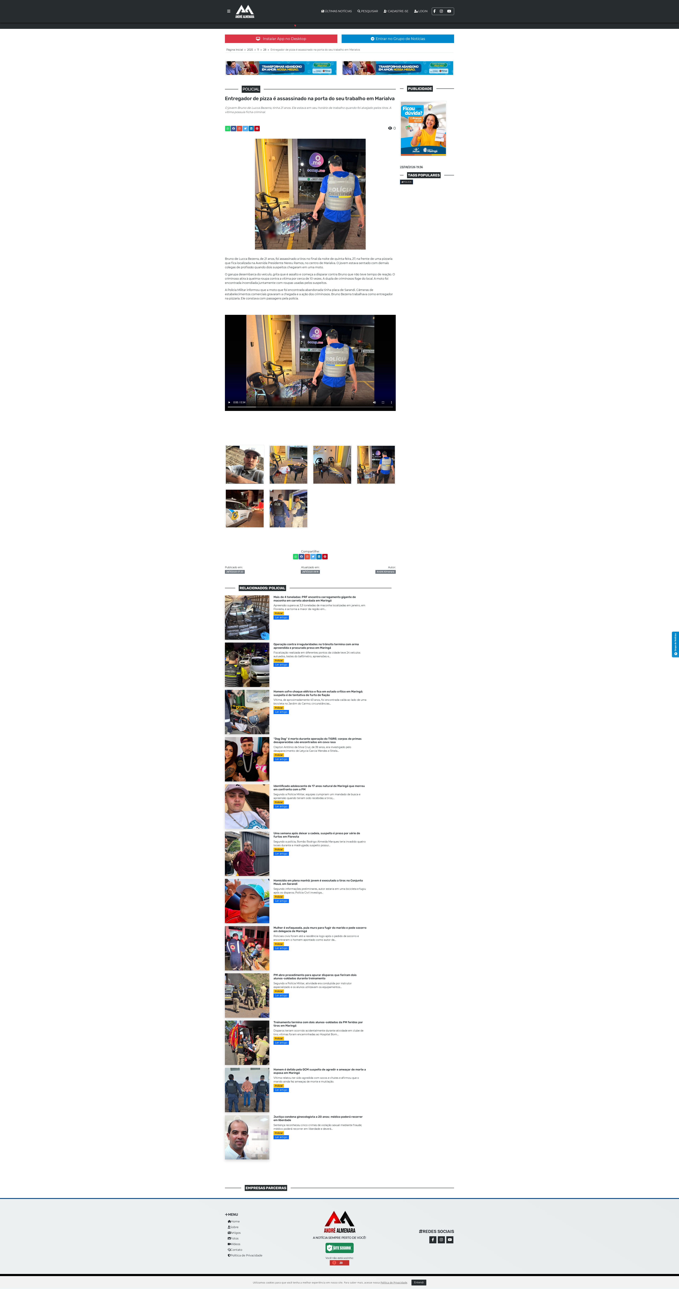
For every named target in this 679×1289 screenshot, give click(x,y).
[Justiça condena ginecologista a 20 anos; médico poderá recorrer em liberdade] (247, 1137)
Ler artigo (281, 617)
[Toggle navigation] (229, 11)
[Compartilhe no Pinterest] (257, 128)
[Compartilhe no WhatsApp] (227, 128)
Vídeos (235, 1244)
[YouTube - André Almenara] (449, 1239)
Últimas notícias (338, 11)
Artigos (236, 1232)
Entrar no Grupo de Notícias (400, 39)
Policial (279, 613)
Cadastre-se (398, 11)
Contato (236, 1249)
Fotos (235, 1238)
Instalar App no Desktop (284, 39)
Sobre (234, 1227)
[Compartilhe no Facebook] (233, 128)
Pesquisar (369, 11)
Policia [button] (407, 182)
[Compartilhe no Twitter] (245, 128)
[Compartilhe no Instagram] (239, 128)
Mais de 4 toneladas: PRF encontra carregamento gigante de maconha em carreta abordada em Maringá (341, 25)
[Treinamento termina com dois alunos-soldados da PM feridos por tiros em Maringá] (247, 1042)
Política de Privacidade (246, 1255)
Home (235, 1221)
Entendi (419, 1282)
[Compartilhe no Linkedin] (251, 128)
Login (423, 11)
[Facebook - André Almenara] (432, 1239)
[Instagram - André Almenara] (441, 1239)
